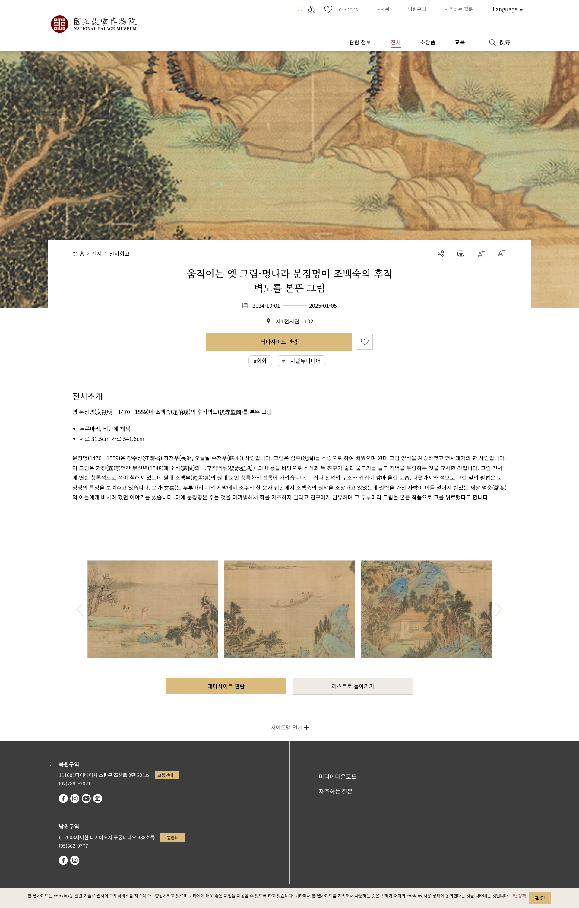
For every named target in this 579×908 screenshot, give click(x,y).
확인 (540, 898)
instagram (74, 798)
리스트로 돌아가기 (353, 686)
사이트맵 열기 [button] (287, 727)
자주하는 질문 (336, 791)
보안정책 (518, 895)
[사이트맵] (311, 9)
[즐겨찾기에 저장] (365, 342)
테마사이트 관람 (279, 342)
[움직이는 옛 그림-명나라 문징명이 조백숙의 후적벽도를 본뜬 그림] (152, 609)
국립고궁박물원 (93, 24)
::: (300, 9)
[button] (461, 253)
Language (505, 9)
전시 (97, 253)
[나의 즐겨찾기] (328, 9)
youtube (86, 798)
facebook (63, 798)
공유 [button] (440, 253)
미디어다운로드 (338, 776)
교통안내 (165, 775)
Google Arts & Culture (97, 798)
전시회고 (119, 253)
